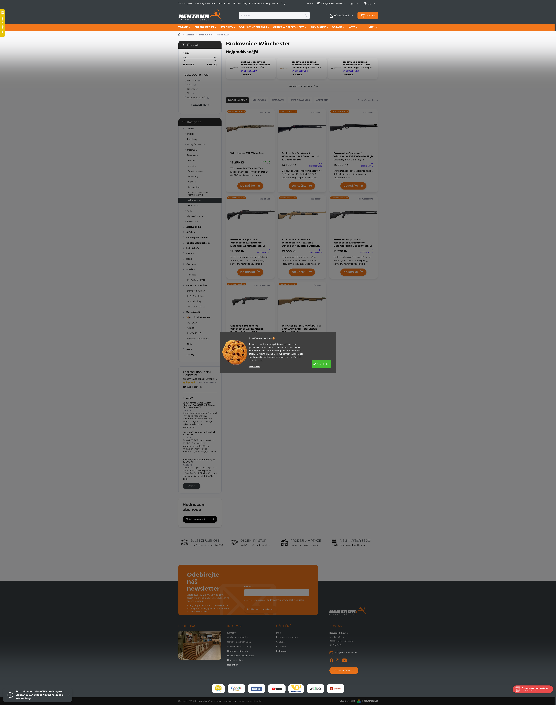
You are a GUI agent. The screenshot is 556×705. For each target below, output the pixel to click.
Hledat (306, 15)
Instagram (281, 651)
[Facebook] (331, 660)
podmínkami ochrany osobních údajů (285, 600)
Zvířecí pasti (193, 312)
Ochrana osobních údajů (239, 642)
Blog (278, 633)
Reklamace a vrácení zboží (240, 655)
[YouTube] (344, 660)
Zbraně (190, 128)
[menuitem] (185, 27)
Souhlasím (323, 364)
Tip (190, 93)
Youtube (280, 642)
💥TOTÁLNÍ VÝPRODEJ (198, 317)
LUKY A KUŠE (194, 333)
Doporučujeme (237, 100)
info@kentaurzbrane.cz (347, 652)
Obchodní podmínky (237, 3)
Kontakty (231, 633)
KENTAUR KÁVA (195, 296)
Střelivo (190, 232)
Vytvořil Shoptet (347, 701)
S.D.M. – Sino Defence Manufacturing (199, 193)
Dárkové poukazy (196, 290)
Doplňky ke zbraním (197, 237)
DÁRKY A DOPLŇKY (196, 285)
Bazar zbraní (193, 221)
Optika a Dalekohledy (198, 243)
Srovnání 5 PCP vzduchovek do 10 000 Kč (199, 433)
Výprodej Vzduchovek (198, 338)
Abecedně (322, 100)
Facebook (281, 646)
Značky (190, 354)
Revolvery (192, 139)
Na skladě (193, 80)
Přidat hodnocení (195, 519)
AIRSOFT (191, 328)
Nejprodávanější (300, 100)
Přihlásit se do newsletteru (260, 609)
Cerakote (191, 274)
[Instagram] (337, 660)
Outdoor (191, 264)
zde (260, 360)
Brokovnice (193, 155)
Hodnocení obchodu (237, 651)
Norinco (192, 182)
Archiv (192, 486)
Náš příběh (232, 664)
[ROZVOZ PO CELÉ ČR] (250, 130)
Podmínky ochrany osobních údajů (269, 3)
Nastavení (254, 366)
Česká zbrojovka (196, 171)
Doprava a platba (235, 660)
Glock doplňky (194, 301)
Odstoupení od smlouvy (239, 646)
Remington (194, 187)
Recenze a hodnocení (287, 637)
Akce (191, 84)
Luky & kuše (193, 248)
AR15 (189, 211)
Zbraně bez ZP (194, 227)
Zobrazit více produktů (302, 86)
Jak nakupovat (185, 3)
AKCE (189, 349)
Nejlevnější (259, 100)
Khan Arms (193, 205)
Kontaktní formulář (343, 670)
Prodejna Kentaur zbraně (209, 3)
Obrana (190, 253)
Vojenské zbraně (195, 216)
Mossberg (193, 176)
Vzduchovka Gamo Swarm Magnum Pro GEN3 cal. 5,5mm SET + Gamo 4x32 (199, 405)
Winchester (194, 200)
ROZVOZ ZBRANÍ (196, 280)
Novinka (192, 89)
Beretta (192, 166)
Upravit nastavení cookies (250, 701)
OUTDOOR (192, 322)
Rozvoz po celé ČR (198, 97)
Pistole (190, 134)
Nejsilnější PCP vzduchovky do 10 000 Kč (199, 460)
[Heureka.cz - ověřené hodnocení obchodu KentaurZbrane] (218, 688)
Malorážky (192, 150)
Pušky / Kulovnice (196, 144)
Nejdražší (278, 100)
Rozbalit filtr (200, 105)
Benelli (191, 160)
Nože (189, 259)
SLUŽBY (190, 269)
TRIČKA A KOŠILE (196, 306)
